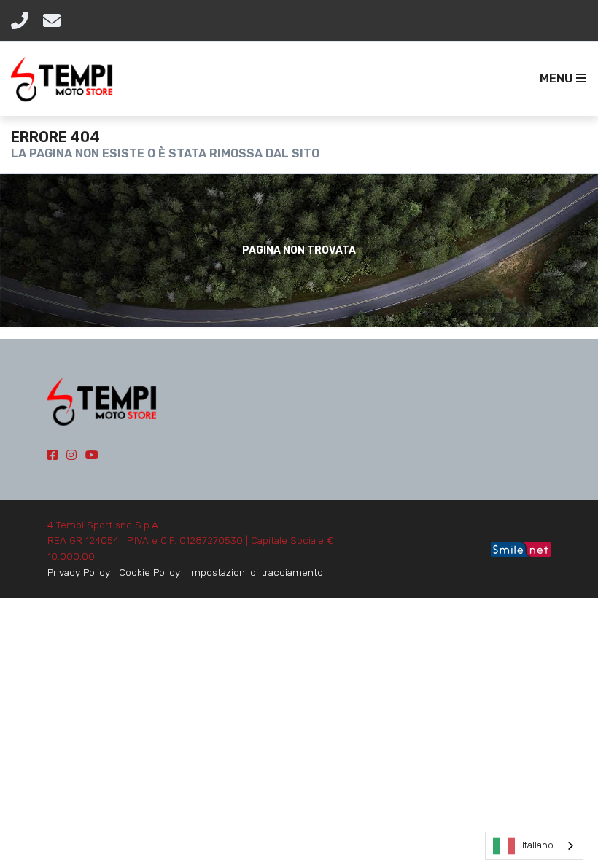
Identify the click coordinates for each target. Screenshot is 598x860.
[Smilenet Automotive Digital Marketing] (521, 548)
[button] (560, 79)
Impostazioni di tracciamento (256, 572)
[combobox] (534, 846)
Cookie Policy (149, 572)
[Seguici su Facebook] (52, 455)
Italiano (538, 845)
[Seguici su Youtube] (91, 455)
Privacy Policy (78, 572)
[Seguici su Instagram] (71, 455)
